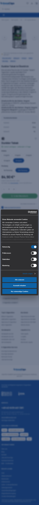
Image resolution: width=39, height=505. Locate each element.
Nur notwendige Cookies (19, 291)
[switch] (34, 253)
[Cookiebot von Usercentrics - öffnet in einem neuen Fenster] (28, 212)
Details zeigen (28, 273)
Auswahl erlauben (19, 285)
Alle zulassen (19, 279)
